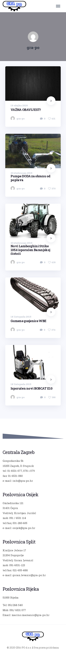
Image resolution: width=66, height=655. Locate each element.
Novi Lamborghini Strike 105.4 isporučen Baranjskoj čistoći (30, 250)
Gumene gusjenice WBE (28, 321)
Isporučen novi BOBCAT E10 (31, 388)
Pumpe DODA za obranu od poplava (30, 178)
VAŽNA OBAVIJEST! (25, 109)
